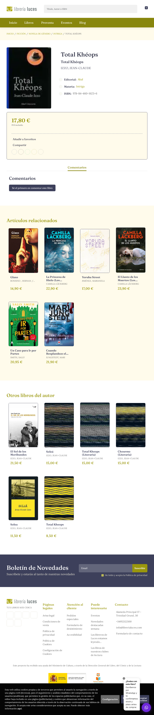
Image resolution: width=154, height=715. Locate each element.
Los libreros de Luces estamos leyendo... (99, 638)
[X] (26, 615)
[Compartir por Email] (34, 152)
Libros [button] (28, 22)
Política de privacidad (49, 633)
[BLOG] (34, 615)
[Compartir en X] (21, 152)
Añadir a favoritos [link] (24, 139)
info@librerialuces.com (129, 627)
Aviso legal (48, 615)
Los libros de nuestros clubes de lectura (99, 651)
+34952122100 (124, 621)
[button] (145, 9)
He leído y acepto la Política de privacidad (126, 575)
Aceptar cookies (142, 699)
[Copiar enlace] (40, 152)
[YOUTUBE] (10, 623)
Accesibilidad (74, 634)
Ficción (21, 33)
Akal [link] (80, 79)
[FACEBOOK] (10, 615)
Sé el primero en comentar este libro (32, 187)
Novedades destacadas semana (97, 625)
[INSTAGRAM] (18, 615)
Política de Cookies (49, 642)
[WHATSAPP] (18, 623)
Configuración (110, 699)
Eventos (95, 615)
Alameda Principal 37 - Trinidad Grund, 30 (128, 613)
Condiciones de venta (51, 623)
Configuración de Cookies (52, 652)
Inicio (10, 33)
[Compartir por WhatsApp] (27, 152)
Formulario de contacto (129, 633)
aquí (19, 708)
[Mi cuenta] (146, 9)
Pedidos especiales (72, 617)
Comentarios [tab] (77, 167)
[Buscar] (132, 9)
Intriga (57, 33)
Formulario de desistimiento (75, 627)
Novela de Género (39, 33)
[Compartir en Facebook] (14, 152)
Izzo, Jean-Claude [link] (76, 68)
